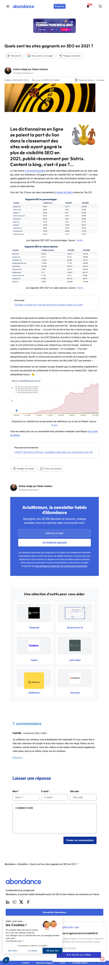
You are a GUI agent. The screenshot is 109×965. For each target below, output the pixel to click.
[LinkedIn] (8, 902)
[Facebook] (28, 902)
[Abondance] (23, 6)
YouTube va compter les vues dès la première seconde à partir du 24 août (48, 304)
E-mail (45, 791)
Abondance (10, 864)
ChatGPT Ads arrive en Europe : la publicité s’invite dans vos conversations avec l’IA (53, 452)
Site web (74, 791)
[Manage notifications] (102, 958)
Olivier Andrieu (40, 69)
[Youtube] (14, 902)
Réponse (17, 757)
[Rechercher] (100, 6)
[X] (21, 902)
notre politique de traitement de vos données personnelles (60, 566)
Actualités (23, 864)
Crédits (25, 962)
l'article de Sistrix (64, 192)
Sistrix (80, 240)
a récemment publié (35, 170)
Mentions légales (44, 962)
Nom (15, 791)
